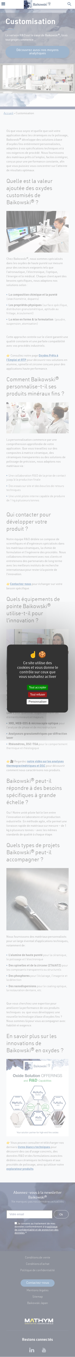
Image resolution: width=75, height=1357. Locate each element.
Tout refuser (37, 694)
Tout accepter (37, 687)
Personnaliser (38, 701)
